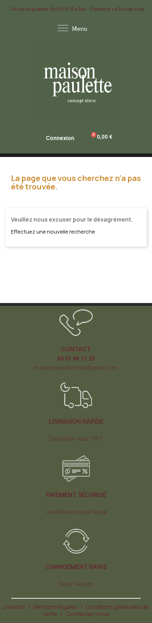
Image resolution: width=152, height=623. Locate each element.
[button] (76, 349)
